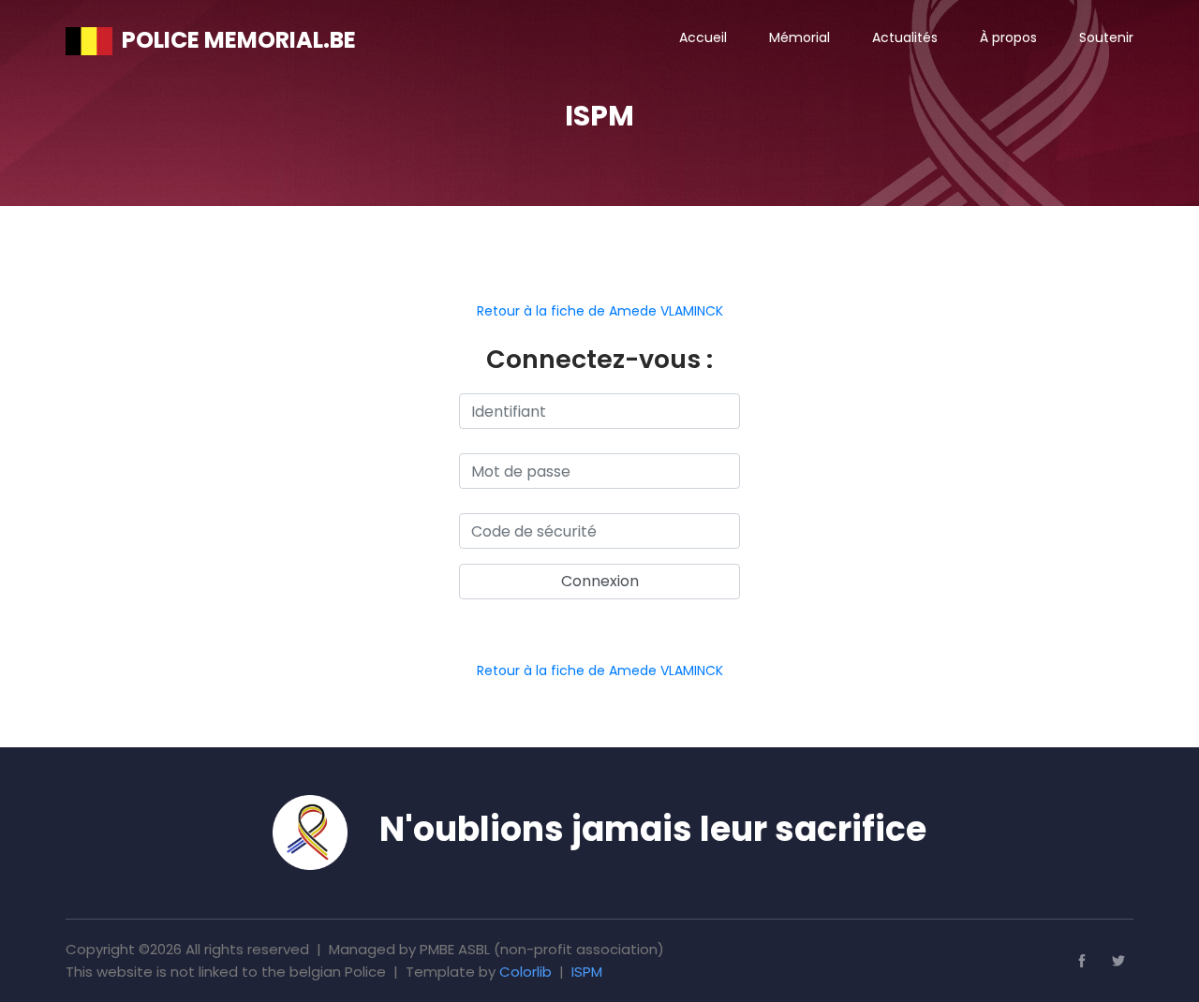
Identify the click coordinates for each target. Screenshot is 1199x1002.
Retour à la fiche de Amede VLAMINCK (600, 311)
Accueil (703, 37)
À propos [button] (1008, 37)
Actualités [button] (905, 37)
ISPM (586, 971)
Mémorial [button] (799, 37)
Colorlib (525, 971)
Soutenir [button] (1106, 37)
